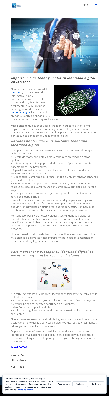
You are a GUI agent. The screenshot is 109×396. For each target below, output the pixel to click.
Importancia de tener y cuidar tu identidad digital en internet (53, 80)
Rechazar (80, 384)
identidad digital (20, 112)
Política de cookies (25, 390)
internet (16, 92)
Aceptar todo (64, 384)
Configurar (96, 384)
